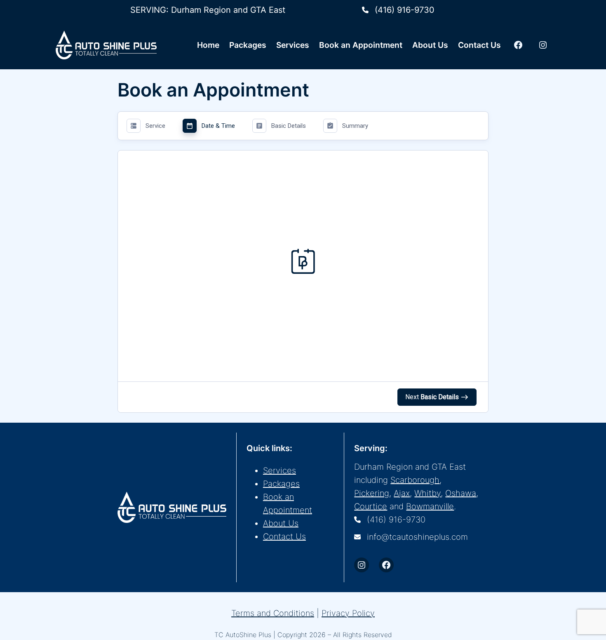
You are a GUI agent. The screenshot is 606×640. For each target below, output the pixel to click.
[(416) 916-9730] (398, 9)
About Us (280, 523)
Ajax (402, 493)
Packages (281, 484)
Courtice (370, 506)
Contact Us (284, 536)
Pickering (371, 493)
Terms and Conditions (272, 613)
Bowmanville (430, 506)
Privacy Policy (348, 613)
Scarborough (414, 480)
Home (208, 45)
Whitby (427, 493)
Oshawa (460, 493)
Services (279, 470)
